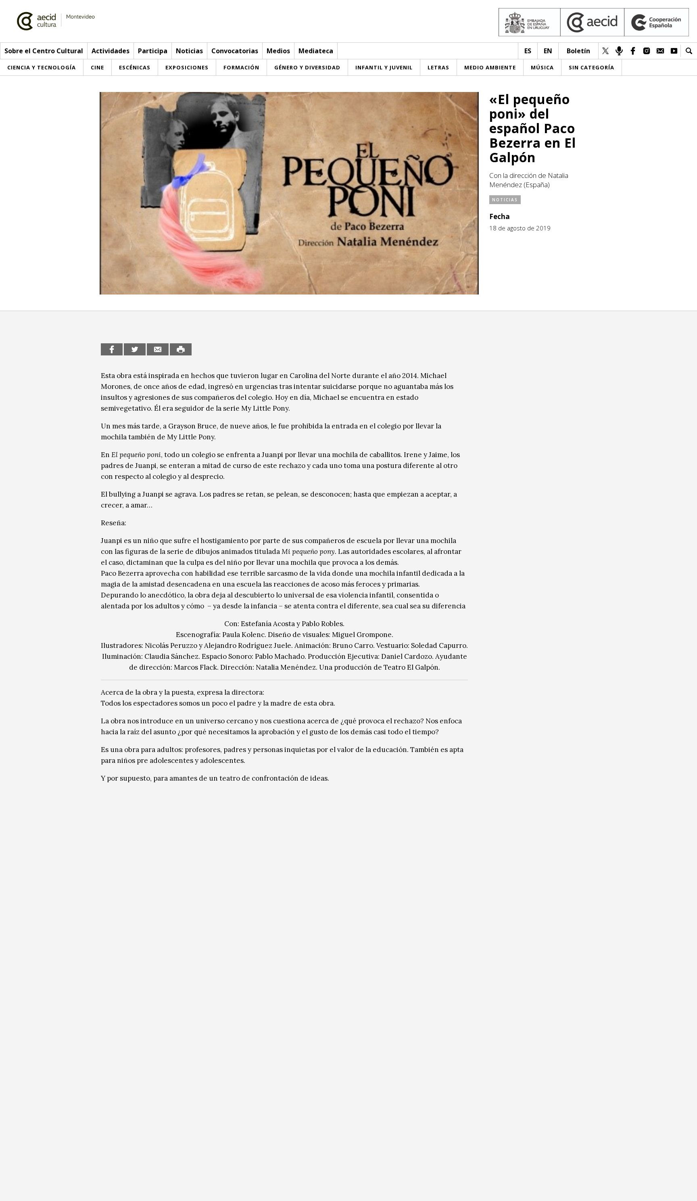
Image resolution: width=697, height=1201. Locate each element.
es (527, 50)
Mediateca (315, 50)
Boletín (578, 50)
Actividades (110, 50)
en (548, 50)
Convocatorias (234, 50)
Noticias (189, 50)
